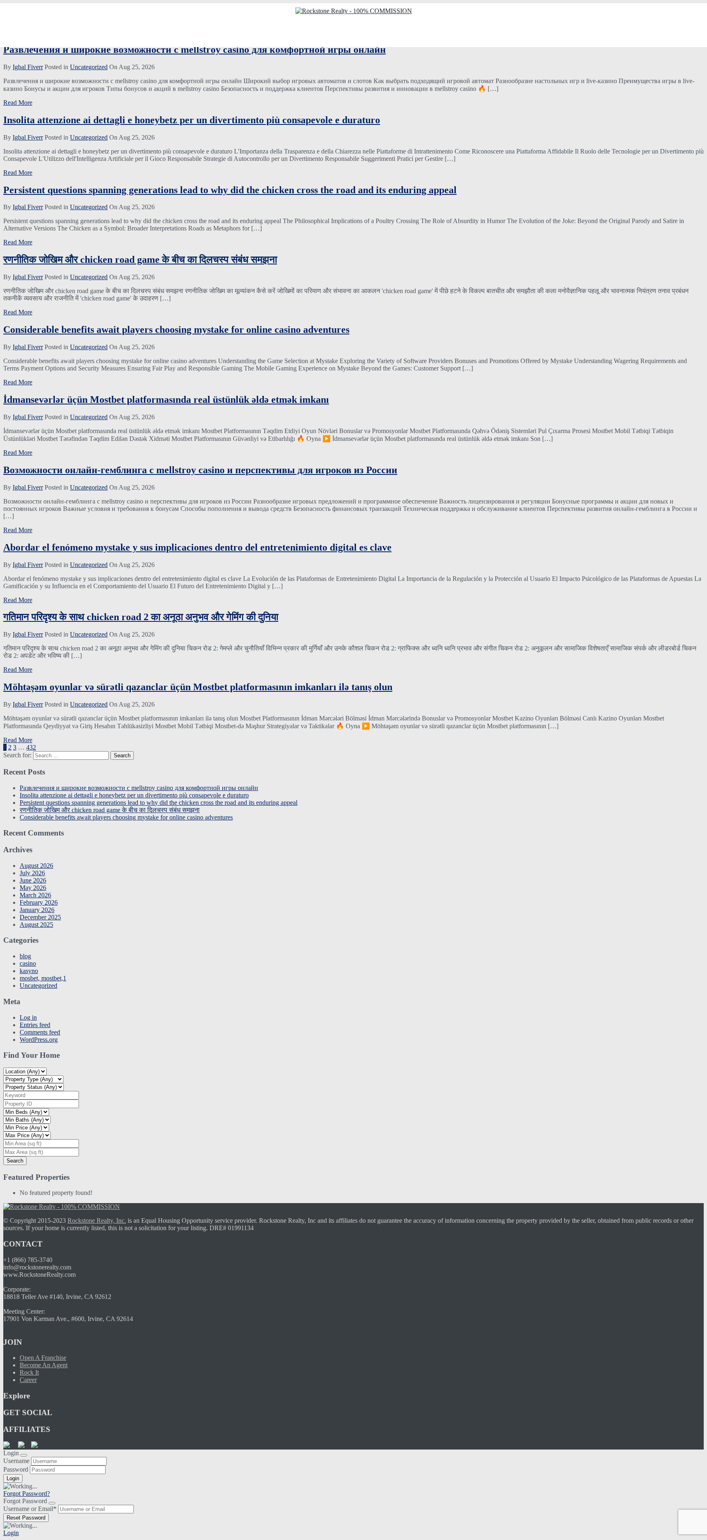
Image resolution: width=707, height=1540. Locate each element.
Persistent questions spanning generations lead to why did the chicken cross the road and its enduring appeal (230, 190)
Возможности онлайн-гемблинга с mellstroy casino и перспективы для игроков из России (200, 470)
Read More (17, 102)
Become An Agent (44, 1365)
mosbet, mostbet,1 (43, 978)
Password (15, 1469)
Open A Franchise (43, 1357)
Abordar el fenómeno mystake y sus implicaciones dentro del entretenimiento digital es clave (197, 547)
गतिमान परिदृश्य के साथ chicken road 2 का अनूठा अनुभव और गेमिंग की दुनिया (140, 617)
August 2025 (36, 924)
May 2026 (33, 887)
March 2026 (35, 895)
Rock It (29, 1372)
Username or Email (29, 1508)
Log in (28, 1017)
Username (16, 1460)
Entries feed (35, 1024)
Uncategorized (89, 66)
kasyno (29, 970)
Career (28, 1379)
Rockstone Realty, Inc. (97, 1220)
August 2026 (36, 865)
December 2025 (40, 917)
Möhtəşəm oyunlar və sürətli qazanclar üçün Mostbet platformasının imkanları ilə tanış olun (197, 687)
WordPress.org (39, 1039)
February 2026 (39, 902)
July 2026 (32, 872)
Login (11, 1532)
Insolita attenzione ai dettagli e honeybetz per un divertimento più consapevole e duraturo (191, 120)
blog (25, 956)
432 (31, 747)
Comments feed (40, 1032)
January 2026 (37, 909)
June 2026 (33, 880)
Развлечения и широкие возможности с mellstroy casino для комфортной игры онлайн (194, 49)
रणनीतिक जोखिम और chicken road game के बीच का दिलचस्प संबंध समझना (140, 259)
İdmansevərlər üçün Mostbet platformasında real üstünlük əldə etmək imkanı (166, 399)
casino (28, 963)
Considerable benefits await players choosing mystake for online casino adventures (176, 329)
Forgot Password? (26, 1493)
